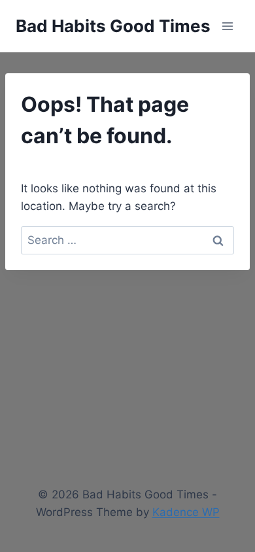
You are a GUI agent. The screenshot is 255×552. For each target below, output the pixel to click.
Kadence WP (186, 512)
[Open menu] (227, 26)
